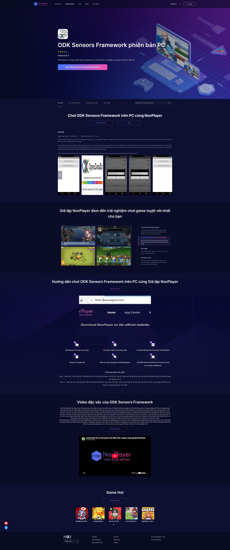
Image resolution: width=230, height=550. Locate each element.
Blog (87, 4)
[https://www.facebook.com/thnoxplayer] (6, 527)
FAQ (80, 4)
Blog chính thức (97, 542)
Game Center (69, 4)
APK (129, 123)
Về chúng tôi (96, 540)
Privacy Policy (156, 540)
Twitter (115, 542)
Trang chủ (58, 4)
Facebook (96, 4)
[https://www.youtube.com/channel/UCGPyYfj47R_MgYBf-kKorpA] (6, 523)
